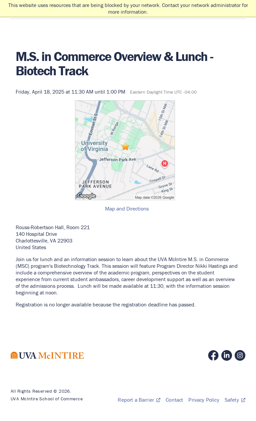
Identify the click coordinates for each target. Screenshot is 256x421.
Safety (232, 399)
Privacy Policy (203, 399)
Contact (174, 399)
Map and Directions (127, 208)
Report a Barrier (136, 399)
